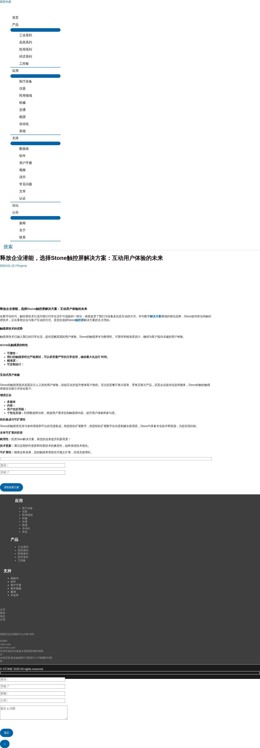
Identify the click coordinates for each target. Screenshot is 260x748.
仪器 (24, 511)
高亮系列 (23, 550)
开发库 (15, 595)
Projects (22, 265)
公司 (2, 609)
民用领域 (27, 514)
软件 (13, 581)
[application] (20, 24)
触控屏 (79, 320)
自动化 (26, 528)
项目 (2, 616)
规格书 (15, 578)
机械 (24, 518)
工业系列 (23, 546)
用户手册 (16, 585)
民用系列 (23, 553)
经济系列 (23, 557)
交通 (24, 521)
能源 (24, 524)
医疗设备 (27, 508)
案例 (13, 591)
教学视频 (16, 588)
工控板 (22, 560)
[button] (6, 247)
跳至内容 (5, 1)
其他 (24, 531)
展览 (2, 612)
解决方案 (155, 316)
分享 (2, 619)
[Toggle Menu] (35, 30)
